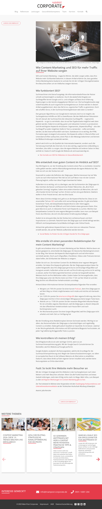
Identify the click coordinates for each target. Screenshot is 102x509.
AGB (52, 504)
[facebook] (75, 504)
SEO (52, 201)
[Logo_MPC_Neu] (51, 2)
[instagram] (78, 504)
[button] (3, 459)
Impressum (44, 504)
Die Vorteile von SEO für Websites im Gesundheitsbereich (61, 155)
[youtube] (81, 504)
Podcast (78, 289)
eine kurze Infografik (66, 296)
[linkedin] (84, 504)
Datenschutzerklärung (64, 504)
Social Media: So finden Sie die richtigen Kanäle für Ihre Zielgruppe (64, 234)
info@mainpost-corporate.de (53, 492)
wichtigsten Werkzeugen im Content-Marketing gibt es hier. (63, 380)
